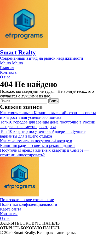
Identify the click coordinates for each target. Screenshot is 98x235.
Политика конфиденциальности (28, 204)
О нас (5, 218)
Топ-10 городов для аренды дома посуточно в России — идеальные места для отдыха (47, 124)
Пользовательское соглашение (27, 199)
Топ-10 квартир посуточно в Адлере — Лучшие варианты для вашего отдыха (42, 133)
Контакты (9, 214)
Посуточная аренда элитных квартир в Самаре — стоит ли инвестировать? (44, 152)
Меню (5, 63)
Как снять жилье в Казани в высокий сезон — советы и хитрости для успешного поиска (48, 115)
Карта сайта (10, 209)
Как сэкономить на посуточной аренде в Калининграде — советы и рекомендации (37, 143)
